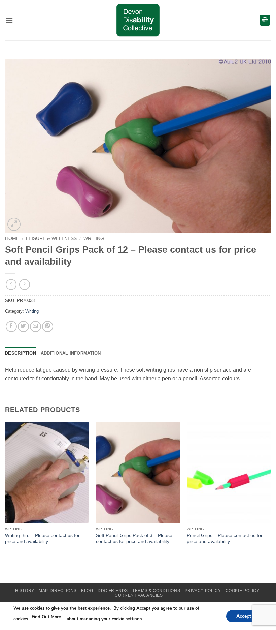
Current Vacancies (139, 595)
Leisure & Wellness (51, 238)
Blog (87, 590)
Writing (93, 238)
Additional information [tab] (71, 353)
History (24, 590)
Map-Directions (58, 590)
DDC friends (113, 590)
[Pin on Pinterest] (47, 326)
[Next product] (11, 284)
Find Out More (46, 617)
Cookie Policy (243, 590)
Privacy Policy (203, 590)
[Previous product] (24, 284)
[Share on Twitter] (23, 326)
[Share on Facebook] (11, 326)
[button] (9, 20)
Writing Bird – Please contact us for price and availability (42, 538)
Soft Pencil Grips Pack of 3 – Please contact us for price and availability (134, 538)
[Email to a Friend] (35, 326)
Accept (243, 615)
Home (12, 238)
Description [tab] (20, 353)
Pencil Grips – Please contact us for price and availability (225, 538)
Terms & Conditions (156, 590)
